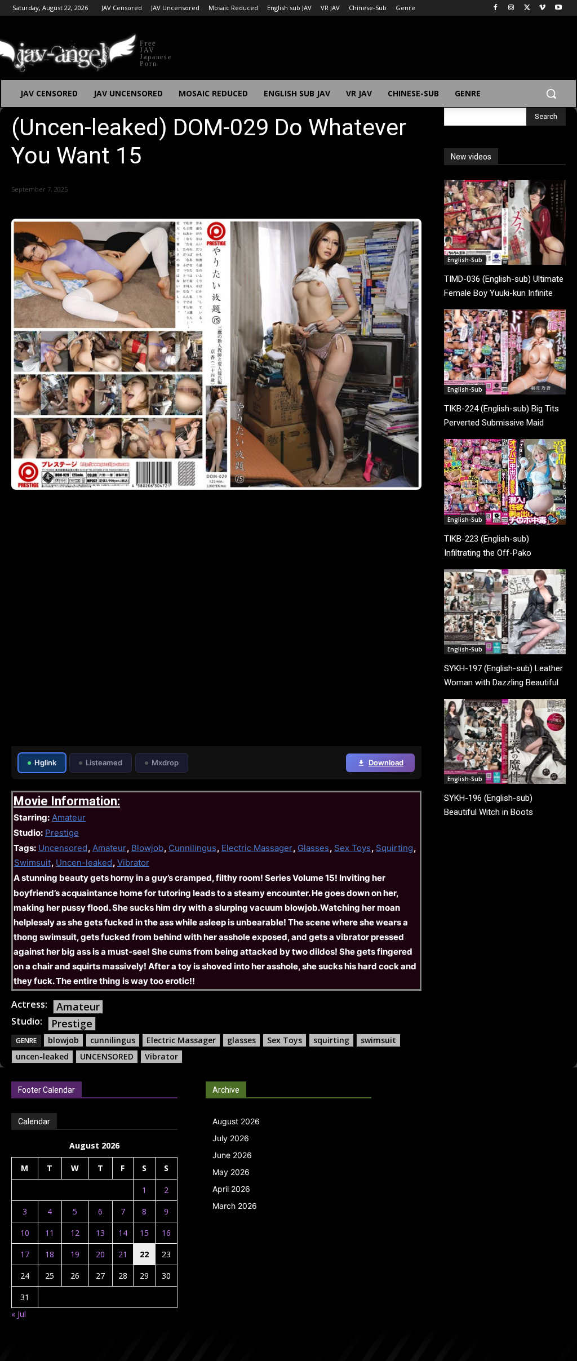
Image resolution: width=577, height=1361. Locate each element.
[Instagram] (511, 8)
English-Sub (464, 260)
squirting (331, 1040)
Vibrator (133, 862)
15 (144, 1232)
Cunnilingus (192, 848)
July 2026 (230, 1138)
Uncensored (62, 848)
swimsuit (378, 1040)
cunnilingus (112, 1040)
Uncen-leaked (84, 862)
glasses (241, 1040)
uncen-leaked (42, 1056)
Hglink (45, 762)
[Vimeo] (542, 8)
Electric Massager (256, 848)
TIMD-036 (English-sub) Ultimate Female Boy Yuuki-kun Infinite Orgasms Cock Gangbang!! (503, 293)
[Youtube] (558, 8)
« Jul (18, 1314)
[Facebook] (495, 8)
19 (74, 1254)
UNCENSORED (107, 1056)
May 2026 (231, 1172)
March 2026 (234, 1206)
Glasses (313, 848)
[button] (551, 93)
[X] (527, 8)
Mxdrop (165, 762)
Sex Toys (352, 848)
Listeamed (104, 762)
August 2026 (236, 1121)
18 (49, 1254)
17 (24, 1254)
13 (100, 1232)
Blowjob (147, 848)
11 (49, 1232)
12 (74, 1232)
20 (100, 1254)
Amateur (69, 817)
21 (122, 1254)
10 (24, 1232)
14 (122, 1232)
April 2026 (231, 1189)
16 (166, 1232)
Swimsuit (32, 862)
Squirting (394, 848)
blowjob (63, 1040)
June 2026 (232, 1155)
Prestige (62, 832)
